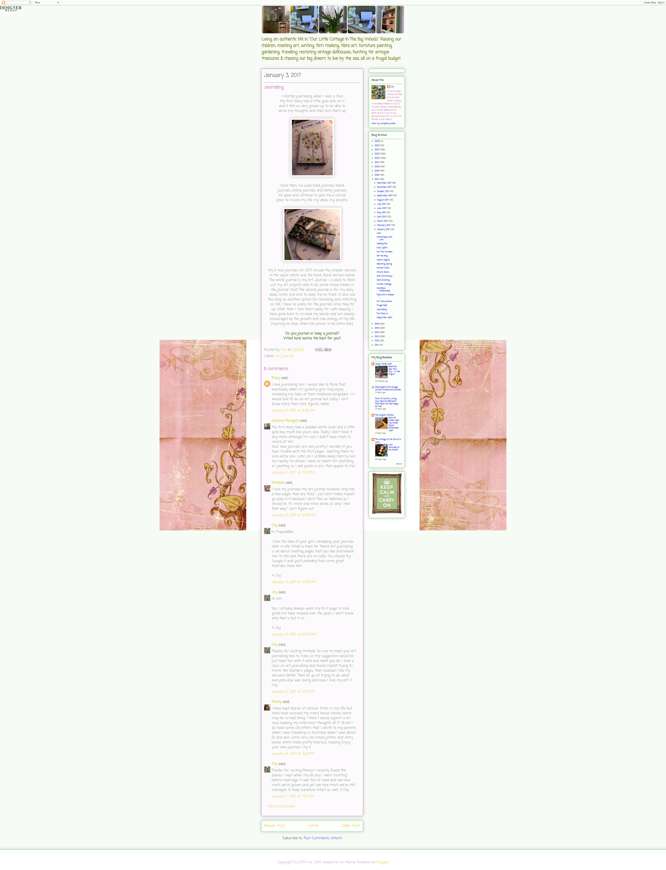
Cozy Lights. (382, 247)
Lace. (379, 233)
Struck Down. (383, 272)
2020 (377, 166)
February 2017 (384, 225)
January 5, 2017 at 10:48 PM (294, 582)
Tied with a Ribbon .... (385, 296)
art (278, 356)
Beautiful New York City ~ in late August (394, 370)
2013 (377, 336)
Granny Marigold (285, 420)
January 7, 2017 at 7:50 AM (293, 796)
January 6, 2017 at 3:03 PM (293, 753)
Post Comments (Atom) (323, 838)
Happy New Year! (384, 317)
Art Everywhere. (384, 301)
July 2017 (382, 204)
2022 (378, 158)
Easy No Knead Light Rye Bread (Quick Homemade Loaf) (393, 424)
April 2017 (382, 216)
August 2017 (383, 200)
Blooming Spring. (384, 264)
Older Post (350, 826)
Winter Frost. (383, 268)
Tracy (276, 378)
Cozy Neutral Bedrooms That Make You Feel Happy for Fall (386, 404)
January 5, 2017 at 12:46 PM (294, 515)
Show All (399, 464)
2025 (377, 145)
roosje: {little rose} (383, 364)
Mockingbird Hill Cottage (386, 387)
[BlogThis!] (320, 349)
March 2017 (383, 221)
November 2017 (384, 187)
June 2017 (382, 208)
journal (287, 356)
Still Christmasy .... (385, 276)
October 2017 (383, 191)
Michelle (278, 482)
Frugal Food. (382, 305)
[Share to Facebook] (326, 349)
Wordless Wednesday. (383, 289)
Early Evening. (383, 280)
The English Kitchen (384, 415)
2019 (377, 170)
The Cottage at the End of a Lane (388, 441)
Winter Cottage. (384, 284)
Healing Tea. (382, 243)
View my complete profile (383, 123)
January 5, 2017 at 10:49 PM (294, 634)
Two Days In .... (383, 313)
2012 (377, 340)
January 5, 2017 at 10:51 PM (293, 691)
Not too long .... (383, 255)
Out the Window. (385, 251)
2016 (377, 324)
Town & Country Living (385, 398)
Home (313, 826)
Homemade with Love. (384, 238)
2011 (377, 345)
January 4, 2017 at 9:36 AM (293, 410)
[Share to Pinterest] (330, 349)
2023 (377, 153)
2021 (377, 162)
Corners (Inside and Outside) (388, 389)
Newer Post (274, 826)
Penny (276, 701)
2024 (377, 149)
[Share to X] (323, 349)
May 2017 (382, 212)
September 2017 (385, 195)
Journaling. (382, 309)
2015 (377, 328)
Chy (275, 525)
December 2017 (384, 183)
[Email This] (316, 349)
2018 (377, 175)
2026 (378, 141)
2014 (377, 332)
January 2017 (383, 229)
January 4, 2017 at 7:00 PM (293, 472)
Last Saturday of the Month (393, 447)
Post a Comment (281, 806)
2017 (377, 179)
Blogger (382, 862)
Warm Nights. (383, 260)
